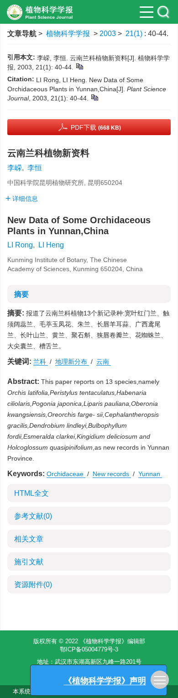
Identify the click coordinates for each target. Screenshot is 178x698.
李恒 (34, 168)
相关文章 (28, 539)
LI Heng (51, 245)
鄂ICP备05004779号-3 (89, 649)
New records (112, 474)
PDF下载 (96, 127)
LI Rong (20, 245)
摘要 (21, 294)
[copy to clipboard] (94, 97)
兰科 (40, 361)
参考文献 (33, 516)
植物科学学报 (68, 33)
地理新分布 (72, 361)
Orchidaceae (66, 474)
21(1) (135, 33)
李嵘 (14, 168)
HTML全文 (31, 493)
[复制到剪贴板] (79, 66)
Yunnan (150, 474)
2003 (107, 33)
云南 (103, 361)
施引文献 (28, 562)
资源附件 (33, 584)
